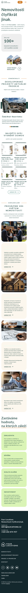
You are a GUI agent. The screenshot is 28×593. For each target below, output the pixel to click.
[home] (9, 2)
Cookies (3, 578)
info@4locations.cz (11, 527)
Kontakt (4, 562)
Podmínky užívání (5, 575)
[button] (25, 2)
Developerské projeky (9, 555)
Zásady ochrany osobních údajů (8, 572)
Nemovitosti (6, 551)
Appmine (8, 583)
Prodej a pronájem (8, 558)
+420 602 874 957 (9, 532)
